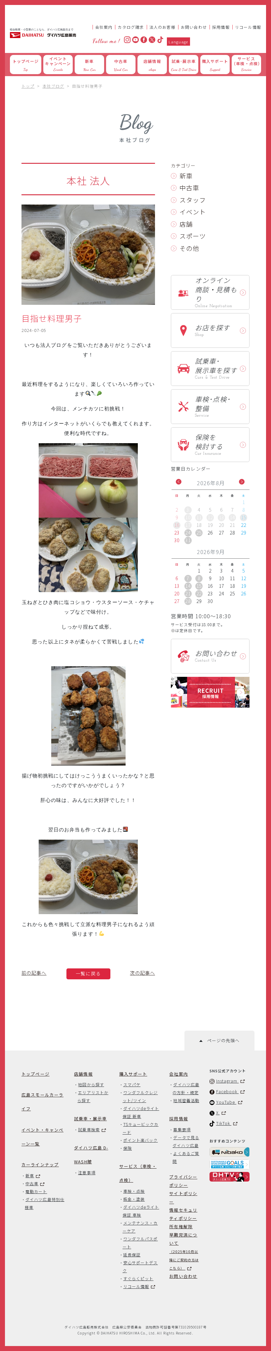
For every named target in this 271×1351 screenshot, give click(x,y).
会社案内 (104, 27)
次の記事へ (142, 972)
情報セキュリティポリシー (183, 1214)
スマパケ (131, 1084)
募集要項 (181, 1129)
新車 (186, 175)
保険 (127, 1148)
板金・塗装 (134, 1199)
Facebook (227, 1091)
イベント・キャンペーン (42, 1137)
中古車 (189, 187)
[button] (178, 482)
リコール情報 (248, 27)
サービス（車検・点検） (138, 1173)
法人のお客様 (162, 27)
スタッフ (192, 199)
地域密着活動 (186, 1100)
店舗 (186, 223)
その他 (189, 248)
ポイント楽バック (140, 1140)
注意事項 (86, 1172)
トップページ (35, 1074)
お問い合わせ (194, 27)
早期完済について (184, 1251)
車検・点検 (134, 1191)
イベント (192, 211)
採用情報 (221, 27)
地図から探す (91, 1084)
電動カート (36, 1191)
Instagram (227, 1081)
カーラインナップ (40, 1164)
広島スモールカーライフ (42, 1102)
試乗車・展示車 (90, 1118)
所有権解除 (181, 1226)
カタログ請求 (131, 27)
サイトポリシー (183, 1197)
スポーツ (192, 235)
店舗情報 (83, 1074)
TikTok (224, 1123)
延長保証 (131, 1254)
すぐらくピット (138, 1278)
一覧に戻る (88, 973)
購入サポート (133, 1074)
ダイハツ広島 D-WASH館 (91, 1154)
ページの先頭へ (221, 1040)
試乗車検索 (88, 1129)
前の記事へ (34, 972)
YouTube (226, 1102)
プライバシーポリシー (183, 1181)
